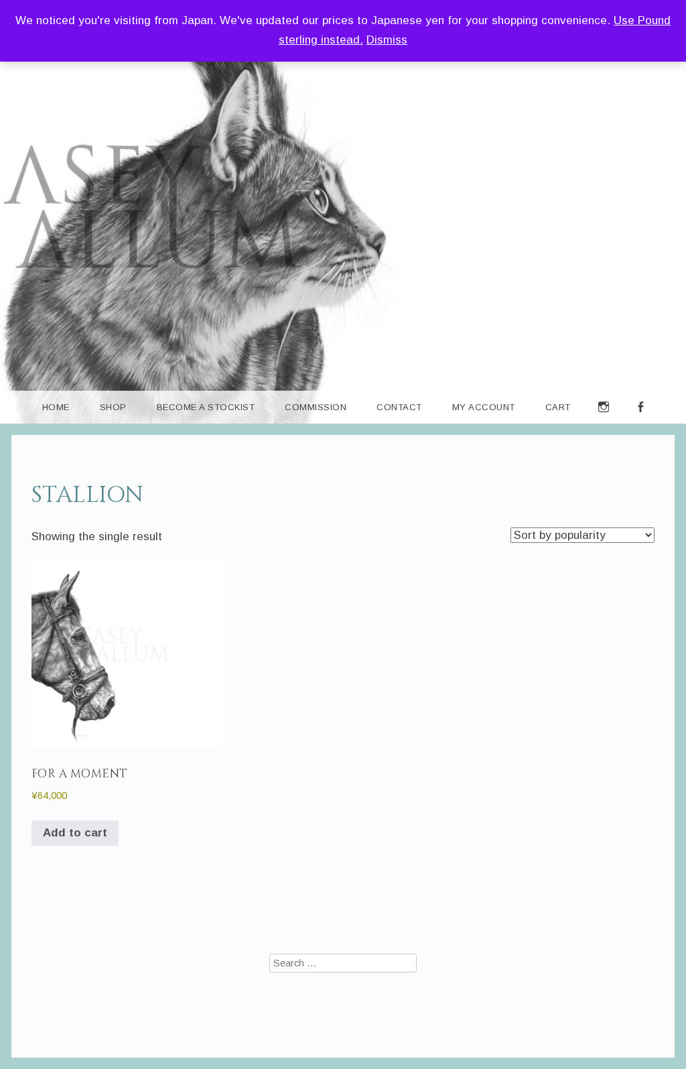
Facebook (641, 423)
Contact (399, 407)
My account (483, 407)
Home (56, 407)
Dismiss (386, 40)
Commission (315, 407)
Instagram (604, 423)
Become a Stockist (206, 407)
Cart (558, 407)
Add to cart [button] (75, 832)
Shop (113, 407)
